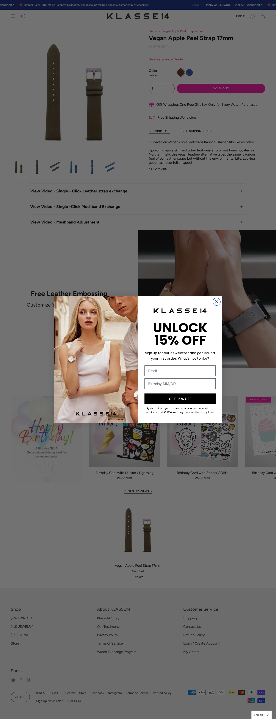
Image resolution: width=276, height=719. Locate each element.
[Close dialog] (216, 301)
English (258, 714)
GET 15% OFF (180, 399)
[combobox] (261, 715)
